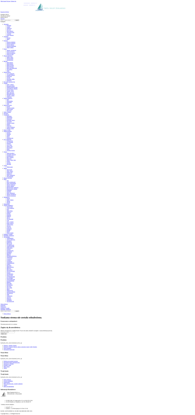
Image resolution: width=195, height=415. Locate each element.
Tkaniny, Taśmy (10, 95)
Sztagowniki (10, 206)
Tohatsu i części (10, 123)
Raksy (8, 136)
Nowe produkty (7, 348)
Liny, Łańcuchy (10, 73)
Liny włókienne (7, 139)
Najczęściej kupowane (9, 349)
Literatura (6, 36)
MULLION (9, 270)
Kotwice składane (11, 42)
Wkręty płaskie (10, 186)
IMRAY (9, 254)
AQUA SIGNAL (11, 239)
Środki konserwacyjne (12, 87)
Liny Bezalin (10, 142)
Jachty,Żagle (10, 109)
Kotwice (6, 40)
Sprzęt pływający (8, 105)
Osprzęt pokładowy (8, 205)
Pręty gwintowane (11, 182)
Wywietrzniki (10, 219)
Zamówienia (7, 382)
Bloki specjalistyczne (12, 68)
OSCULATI (10, 275)
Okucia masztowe (8, 55)
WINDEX (9, 300)
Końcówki (9, 76)
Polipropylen (10, 141)
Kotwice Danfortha (11, 46)
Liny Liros (9, 145)
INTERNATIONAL (12, 256)
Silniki (5, 168)
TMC (8, 294)
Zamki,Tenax (10, 224)
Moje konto (3, 1)
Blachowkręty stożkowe (12, 187)
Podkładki (9, 190)
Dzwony (9, 29)
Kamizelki (9, 102)
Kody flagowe (10, 35)
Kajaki (8, 106)
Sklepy (5, 368)
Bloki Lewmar (10, 65)
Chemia (5, 83)
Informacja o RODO (9, 364)
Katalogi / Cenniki (8, 234)
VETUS (9, 297)
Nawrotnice (9, 69)
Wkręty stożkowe (11, 184)
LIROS (8, 264)
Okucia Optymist (8, 178)
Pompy (8, 124)
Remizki (9, 134)
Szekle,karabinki (8, 131)
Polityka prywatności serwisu (11, 361)
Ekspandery (9, 147)
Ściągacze (9, 80)
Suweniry (6, 113)
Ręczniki (9, 164)
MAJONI (9, 265)
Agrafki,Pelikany (11, 75)
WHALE (9, 298)
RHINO (9, 282)
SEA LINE (9, 287)
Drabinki (9, 215)
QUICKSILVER (11, 279)
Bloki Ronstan (10, 66)
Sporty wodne (7, 130)
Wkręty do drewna (11, 195)
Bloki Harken (10, 64)
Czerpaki (9, 33)
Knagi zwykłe (10, 54)
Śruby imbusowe (11, 193)
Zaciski (8, 77)
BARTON (9, 242)
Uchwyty (9, 227)
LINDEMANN (10, 263)
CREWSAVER (10, 246)
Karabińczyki (10, 138)
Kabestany (9, 228)
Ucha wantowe (10, 208)
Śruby (5, 179)
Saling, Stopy (10, 57)
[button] (97, 12)
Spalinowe (9, 173)
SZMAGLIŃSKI (11, 292)
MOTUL (9, 268)
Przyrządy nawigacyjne (9, 82)
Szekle (8, 135)
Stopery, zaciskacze (11, 50)
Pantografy (9, 119)
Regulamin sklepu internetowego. (12, 362)
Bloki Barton (10, 62)
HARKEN (9, 252)
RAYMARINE (10, 281)
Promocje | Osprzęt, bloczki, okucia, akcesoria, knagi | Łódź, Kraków (20, 347)
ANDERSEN (10, 238)
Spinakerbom (10, 60)
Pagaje (8, 198)
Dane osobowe (7, 379)
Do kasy (8, 1)
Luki (8, 220)
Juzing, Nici (9, 146)
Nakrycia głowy (10, 153)
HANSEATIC (10, 250)
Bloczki (5, 61)
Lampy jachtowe (11, 127)
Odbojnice (9, 97)
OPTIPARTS (10, 274)
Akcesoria (6, 24)
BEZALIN (9, 243)
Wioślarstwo (7, 197)
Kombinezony (10, 156)
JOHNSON (9, 257)
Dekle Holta (10, 211)
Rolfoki (8, 213)
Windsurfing (7, 204)
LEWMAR (9, 261)
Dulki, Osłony (10, 200)
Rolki (8, 71)
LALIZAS (9, 259)
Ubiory (5, 152)
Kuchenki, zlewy (11, 120)
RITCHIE (9, 283)
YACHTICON (10, 301)
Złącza (8, 217)
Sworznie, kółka (11, 79)
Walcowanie (10, 167)
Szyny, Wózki (10, 222)
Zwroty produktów (8, 381)
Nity (8, 180)
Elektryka (9, 125)
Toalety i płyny (10, 91)
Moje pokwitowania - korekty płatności (13, 383)
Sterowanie (9, 169)
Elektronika (9, 117)
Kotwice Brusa (10, 44)
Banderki (9, 25)
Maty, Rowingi (10, 92)
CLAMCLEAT (10, 245)
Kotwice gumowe (11, 43)
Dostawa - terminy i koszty (10, 345)
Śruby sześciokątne (11, 183)
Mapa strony (7, 366)
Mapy (8, 39)
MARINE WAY (11, 94)
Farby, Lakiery (10, 84)
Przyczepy (9, 110)
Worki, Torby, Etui (11, 160)
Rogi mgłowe (10, 31)
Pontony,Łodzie (10, 108)
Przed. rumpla (10, 233)
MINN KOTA (10, 267)
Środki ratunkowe (8, 98)
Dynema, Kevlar (11, 150)
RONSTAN (10, 285)
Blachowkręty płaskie (12, 189)
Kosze (8, 231)
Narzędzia (9, 116)
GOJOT (9, 249)
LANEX (9, 260)
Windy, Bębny (10, 47)
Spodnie (9, 162)
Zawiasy (9, 226)
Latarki (8, 27)
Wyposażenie (10, 176)
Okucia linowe (7, 72)
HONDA (9, 253)
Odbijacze (9, 28)
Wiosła (8, 201)
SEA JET (9, 286)
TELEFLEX (10, 293)
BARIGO (9, 241)
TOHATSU (9, 296)
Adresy (5, 385)
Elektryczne (9, 172)
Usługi (5, 165)
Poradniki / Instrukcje (9, 235)
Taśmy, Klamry (7, 112)
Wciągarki (9, 121)
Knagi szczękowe (11, 53)
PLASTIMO (10, 278)
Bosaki (8, 202)
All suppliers (7, 237)
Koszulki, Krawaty (11, 154)
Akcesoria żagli (10, 32)
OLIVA (8, 272)
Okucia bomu (10, 58)
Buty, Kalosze (10, 157)
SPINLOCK (10, 290)
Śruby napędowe (11, 175)
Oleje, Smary (10, 171)
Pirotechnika (10, 101)
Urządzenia (6, 114)
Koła (8, 103)
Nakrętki (9, 191)
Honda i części (10, 128)
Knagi (5, 49)
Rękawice (9, 158)
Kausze (8, 132)
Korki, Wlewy (10, 223)
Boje (8, 99)
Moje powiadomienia (9, 386)
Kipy (8, 209)
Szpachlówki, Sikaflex (12, 88)
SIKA (8, 289)
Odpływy (9, 212)
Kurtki (8, 161)
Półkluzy (9, 216)
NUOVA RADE (11, 271)
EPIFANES (9, 248)
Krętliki (8, 230)
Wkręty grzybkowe (11, 194)
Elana (8, 149)
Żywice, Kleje (10, 90)
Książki (8, 38)
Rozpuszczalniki (11, 86)
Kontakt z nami (7, 365)
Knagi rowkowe (11, 51)
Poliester (9, 143)
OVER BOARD (11, 276)
